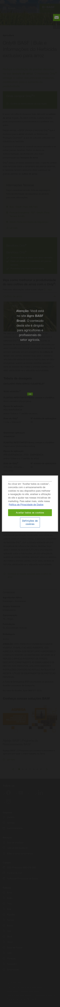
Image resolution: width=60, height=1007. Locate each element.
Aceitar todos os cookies (30, 512)
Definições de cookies (30, 522)
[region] (30, 503)
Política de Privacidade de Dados (26, 504)
